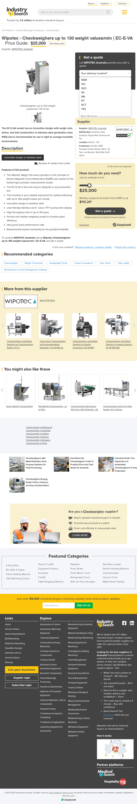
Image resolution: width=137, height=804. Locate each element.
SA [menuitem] (83, 92)
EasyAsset (109, 714)
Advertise (122, 3)
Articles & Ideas (12, 629)
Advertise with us (13, 653)
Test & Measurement (77, 678)
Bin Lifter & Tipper (15, 569)
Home (8, 624)
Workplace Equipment (78, 727)
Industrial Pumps (48, 709)
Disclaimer (84, 225)
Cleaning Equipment (49, 637)
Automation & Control (50, 624)
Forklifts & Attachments (51, 686)
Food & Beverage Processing (29, 30)
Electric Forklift (45, 564)
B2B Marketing (12, 638)
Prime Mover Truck (80, 573)
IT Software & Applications (52, 722)
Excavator (43, 573)
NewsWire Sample (13, 648)
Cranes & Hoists (47, 660)
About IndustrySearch (15, 634)
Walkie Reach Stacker (114, 581)
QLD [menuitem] (83, 88)
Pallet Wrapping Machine (51, 581)
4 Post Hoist (12, 565)
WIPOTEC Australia (22, 49)
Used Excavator (111, 573)
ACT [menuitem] (83, 104)
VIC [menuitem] (83, 84)
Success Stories (12, 657)
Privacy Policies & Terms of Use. (61, 793)
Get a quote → (105, 211)
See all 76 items (47, 300)
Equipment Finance (48, 568)
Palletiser (75, 564)
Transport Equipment (77, 682)
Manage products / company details (93, 247)
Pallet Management (77, 660)
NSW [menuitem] (84, 80)
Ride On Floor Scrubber (83, 581)
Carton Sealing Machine (18, 574)
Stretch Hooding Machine (116, 568)
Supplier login (22, 677)
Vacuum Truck (110, 577)
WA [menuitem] (83, 96)
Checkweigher (52, 30)
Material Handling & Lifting (80, 633)
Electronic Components (51, 673)
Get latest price (57, 43)
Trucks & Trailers (75, 687)
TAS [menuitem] (83, 109)
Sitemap (9, 662)
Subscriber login (22, 685)
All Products (7, 30)
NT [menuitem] (83, 100)
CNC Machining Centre (18, 578)
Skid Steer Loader (112, 564)
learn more (80, 535)
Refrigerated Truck (80, 577)
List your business (21, 670)
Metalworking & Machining (80, 637)
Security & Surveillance (78, 673)
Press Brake (77, 568)
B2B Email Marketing (15, 643)
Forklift (41, 577)
